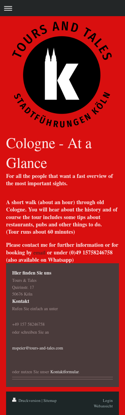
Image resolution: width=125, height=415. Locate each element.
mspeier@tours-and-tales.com (37, 348)
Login (108, 400)
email (39, 252)
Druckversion (30, 400)
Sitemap (50, 400)
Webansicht (103, 406)
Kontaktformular (64, 371)
